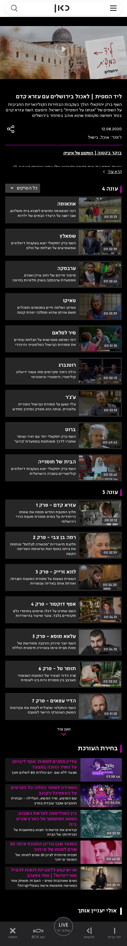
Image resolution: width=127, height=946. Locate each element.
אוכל (105, 137)
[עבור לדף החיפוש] (14, 8)
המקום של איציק (78, 153)
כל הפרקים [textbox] (27, 188)
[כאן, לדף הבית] (62, 8)
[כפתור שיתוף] (11, 129)
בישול (93, 137)
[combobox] (22, 188)
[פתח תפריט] (113, 8)
